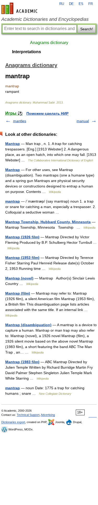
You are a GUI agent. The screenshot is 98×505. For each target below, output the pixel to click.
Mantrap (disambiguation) (28, 325)
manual (83, 121)
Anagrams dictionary (49, 42)
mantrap (12, 201)
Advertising (48, 414)
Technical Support (28, 414)
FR (90, 4)
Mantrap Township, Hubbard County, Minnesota (48, 222)
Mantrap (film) (17, 293)
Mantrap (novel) (19, 278)
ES (81, 4)
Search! (86, 29)
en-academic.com (20, 8)
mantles (19, 121)
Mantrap (12, 144)
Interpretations (26, 52)
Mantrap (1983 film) (22, 362)
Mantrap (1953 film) (22, 257)
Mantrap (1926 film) (22, 237)
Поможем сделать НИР (47, 113)
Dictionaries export (13, 422)
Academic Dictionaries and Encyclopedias (45, 19)
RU (61, 4)
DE (71, 4)
